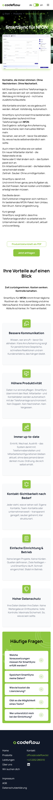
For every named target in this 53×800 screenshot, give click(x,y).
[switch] (36, 4)
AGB (4, 783)
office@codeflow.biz (37, 755)
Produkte (7, 755)
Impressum (8, 778)
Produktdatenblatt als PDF (26, 244)
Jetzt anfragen (26, 252)
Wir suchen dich (11, 769)
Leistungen (8, 759)
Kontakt (31, 750)
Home (5, 750)
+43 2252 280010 (36, 759)
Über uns (7, 764)
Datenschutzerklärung (14, 787)
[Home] (11, 5)
